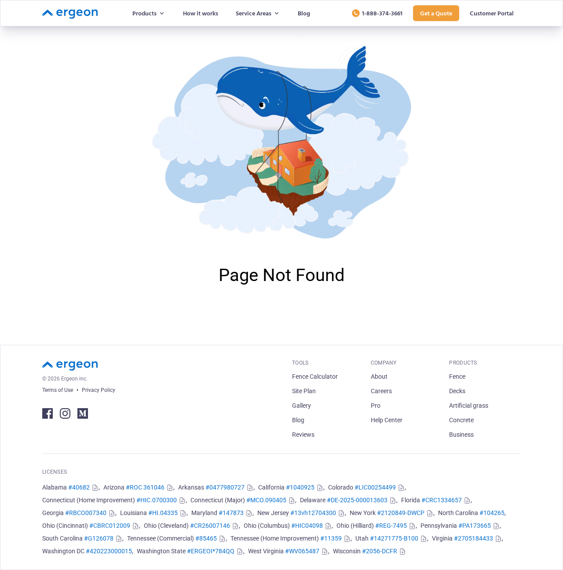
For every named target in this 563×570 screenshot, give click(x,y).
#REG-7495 (391, 525)
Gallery (301, 405)
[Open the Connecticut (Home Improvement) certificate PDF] (181, 500)
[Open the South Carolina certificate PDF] (117, 538)
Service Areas (253, 13)
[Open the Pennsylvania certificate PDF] (495, 526)
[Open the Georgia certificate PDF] (110, 513)
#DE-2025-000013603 (357, 500)
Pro (375, 405)
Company (384, 363)
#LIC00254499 (375, 487)
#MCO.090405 (266, 500)
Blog (304, 13)
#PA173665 (474, 525)
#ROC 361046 (145, 487)
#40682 (79, 487)
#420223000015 (109, 551)
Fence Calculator (315, 376)
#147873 (231, 512)
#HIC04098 (307, 525)
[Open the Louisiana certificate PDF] (182, 513)
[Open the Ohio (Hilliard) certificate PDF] (411, 526)
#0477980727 (225, 487)
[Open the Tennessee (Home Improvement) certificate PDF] (346, 538)
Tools (300, 363)
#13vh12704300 (313, 512)
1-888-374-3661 (382, 13)
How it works (200, 13)
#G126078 (98, 538)
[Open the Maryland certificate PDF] (248, 513)
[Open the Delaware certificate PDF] (392, 500)
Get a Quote (436, 13)
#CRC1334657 (441, 500)
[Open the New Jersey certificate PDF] (340, 513)
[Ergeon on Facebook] (47, 413)
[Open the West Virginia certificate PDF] (323, 551)
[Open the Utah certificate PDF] (422, 538)
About (379, 376)
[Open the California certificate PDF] (318, 487)
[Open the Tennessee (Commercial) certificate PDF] (221, 538)
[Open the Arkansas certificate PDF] (249, 487)
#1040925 (300, 487)
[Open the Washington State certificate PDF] (238, 551)
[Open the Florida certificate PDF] (466, 500)
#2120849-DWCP (400, 512)
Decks (457, 391)
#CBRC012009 (109, 525)
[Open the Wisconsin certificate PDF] (401, 551)
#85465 (206, 538)
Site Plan (304, 391)
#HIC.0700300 (156, 500)
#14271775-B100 (394, 538)
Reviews (303, 434)
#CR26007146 (210, 525)
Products (144, 13)
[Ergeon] (70, 13)
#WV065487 (302, 551)
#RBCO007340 (85, 512)
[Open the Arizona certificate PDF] (169, 487)
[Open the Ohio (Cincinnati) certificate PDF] (134, 526)
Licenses (54, 472)
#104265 (492, 512)
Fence (457, 376)
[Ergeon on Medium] (82, 413)
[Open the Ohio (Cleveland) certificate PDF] (234, 526)
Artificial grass (468, 405)
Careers (381, 391)
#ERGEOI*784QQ (210, 551)
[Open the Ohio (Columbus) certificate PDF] (327, 526)
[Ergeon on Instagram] (65, 413)
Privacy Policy (98, 390)
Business (461, 434)
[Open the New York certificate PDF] (428, 513)
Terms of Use (57, 390)
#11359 (331, 538)
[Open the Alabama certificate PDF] (94, 487)
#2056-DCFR (379, 551)
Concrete (461, 420)
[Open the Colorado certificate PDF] (400, 487)
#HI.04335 (163, 512)
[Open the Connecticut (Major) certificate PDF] (290, 500)
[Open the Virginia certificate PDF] (497, 538)
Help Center (386, 420)
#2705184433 (473, 538)
